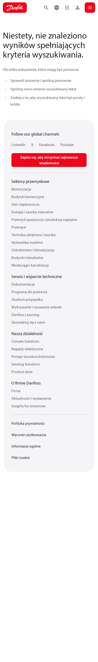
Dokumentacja (23, 284)
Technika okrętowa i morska (33, 234)
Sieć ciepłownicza (25, 204)
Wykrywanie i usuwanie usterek (36, 307)
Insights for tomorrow (28, 406)
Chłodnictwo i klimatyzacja (32, 250)
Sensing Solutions (25, 364)
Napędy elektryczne (27, 348)
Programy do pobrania (29, 291)
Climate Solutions (25, 341)
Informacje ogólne (26, 446)
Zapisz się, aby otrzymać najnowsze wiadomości (49, 160)
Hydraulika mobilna (27, 242)
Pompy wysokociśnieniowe (33, 356)
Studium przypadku (27, 299)
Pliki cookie (20, 457)
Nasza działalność (27, 333)
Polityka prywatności (28, 423)
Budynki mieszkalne (27, 257)
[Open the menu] (90, 7)
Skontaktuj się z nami (28, 322)
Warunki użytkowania (28, 434)
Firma (15, 390)
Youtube (67, 144)
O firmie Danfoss (26, 383)
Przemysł (18, 227)
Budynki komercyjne (27, 196)
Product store (22, 371)
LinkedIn (18, 144)
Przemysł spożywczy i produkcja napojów (44, 219)
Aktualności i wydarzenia (31, 398)
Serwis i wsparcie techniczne (36, 276)
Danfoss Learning (25, 314)
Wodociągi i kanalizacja (30, 265)
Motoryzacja (21, 189)
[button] (67, 7)
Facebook (46, 144)
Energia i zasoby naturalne (32, 211)
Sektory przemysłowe (30, 181)
